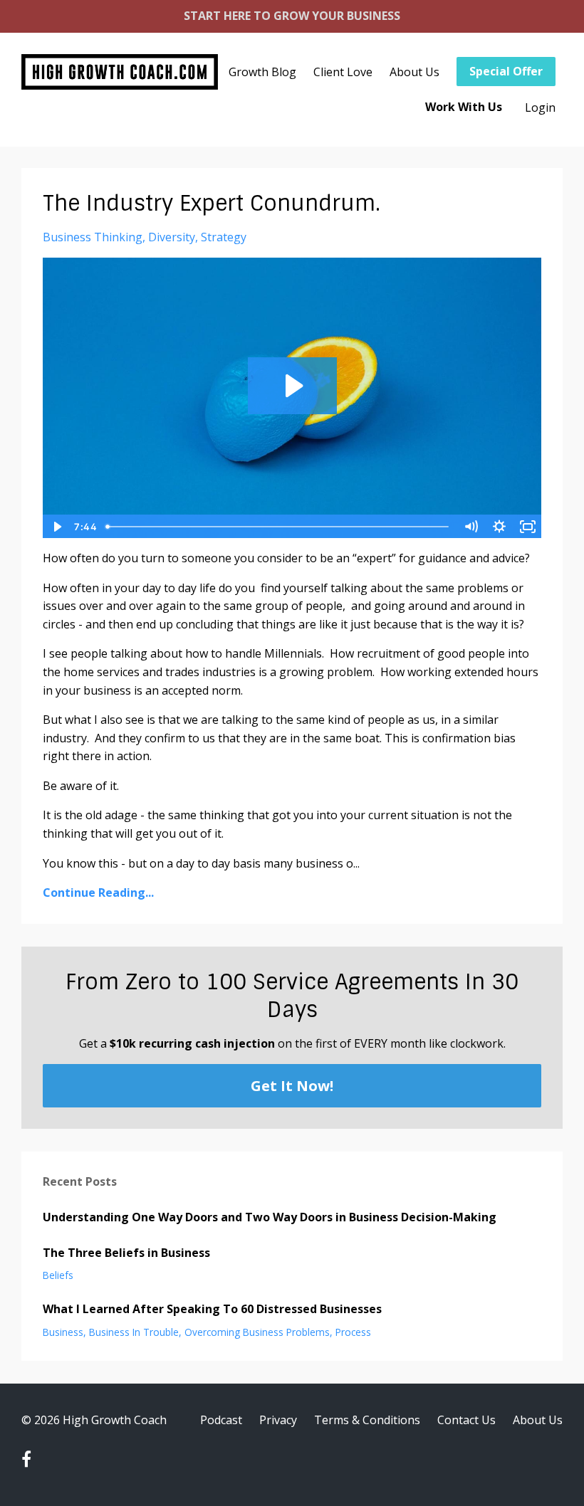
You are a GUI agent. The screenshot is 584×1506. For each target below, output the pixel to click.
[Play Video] (56, 527)
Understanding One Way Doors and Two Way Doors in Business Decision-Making (269, 1217)
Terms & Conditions (367, 1420)
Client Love (342, 72)
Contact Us (466, 1420)
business (63, 1332)
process (353, 1332)
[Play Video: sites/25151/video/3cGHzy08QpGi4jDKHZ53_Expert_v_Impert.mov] (292, 385)
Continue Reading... (98, 892)
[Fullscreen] (527, 527)
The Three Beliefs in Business (126, 1252)
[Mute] (471, 527)
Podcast (221, 1420)
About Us (414, 72)
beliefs (58, 1275)
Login (540, 107)
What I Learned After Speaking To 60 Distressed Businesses (212, 1309)
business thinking (92, 237)
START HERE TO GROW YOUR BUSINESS (292, 15)
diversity (171, 237)
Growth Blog (262, 72)
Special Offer (506, 71)
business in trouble (134, 1332)
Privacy (278, 1420)
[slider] (278, 527)
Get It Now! (292, 1085)
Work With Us (463, 107)
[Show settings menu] (499, 527)
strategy (223, 237)
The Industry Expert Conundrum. (211, 203)
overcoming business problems (257, 1332)
